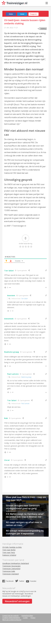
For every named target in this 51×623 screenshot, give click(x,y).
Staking (43, 29)
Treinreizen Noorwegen (11, 566)
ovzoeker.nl (22, 87)
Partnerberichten (27, 616)
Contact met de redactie (10, 616)
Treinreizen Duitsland (10, 574)
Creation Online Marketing (11, 618)
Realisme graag (26, 377)
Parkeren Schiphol (9, 555)
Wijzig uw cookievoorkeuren (11, 620)
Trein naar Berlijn (9, 550)
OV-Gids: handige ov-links (12, 547)
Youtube (33, 581)
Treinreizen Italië (8, 571)
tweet (22, 14)
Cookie (25, 618)
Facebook (10, 581)
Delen (11, 14)
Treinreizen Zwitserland (11, 568)
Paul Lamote (25, 403)
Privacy (33, 618)
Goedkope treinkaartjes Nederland (15, 563)
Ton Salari (24, 298)
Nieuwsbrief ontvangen (17, 601)
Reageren (33, 14)
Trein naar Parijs (8, 552)
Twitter (21, 581)
